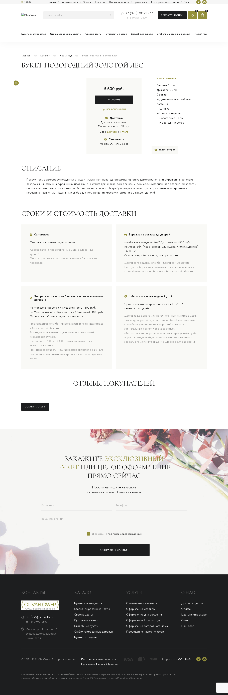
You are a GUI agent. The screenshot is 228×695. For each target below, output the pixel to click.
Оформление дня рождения (144, 615)
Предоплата (140, 2)
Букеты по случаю (85, 637)
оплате (124, 131)
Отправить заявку (114, 550)
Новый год (65, 55)
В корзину (114, 99)
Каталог (45, 55)
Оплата (87, 2)
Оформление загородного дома (147, 626)
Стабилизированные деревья (93, 632)
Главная (52, 2)
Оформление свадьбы (140, 609)
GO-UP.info (184, 659)
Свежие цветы (83, 615)
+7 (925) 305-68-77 (139, 13)
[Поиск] (110, 15)
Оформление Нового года (143, 620)
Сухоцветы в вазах (86, 620)
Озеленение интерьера (141, 603)
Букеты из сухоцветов (88, 603)
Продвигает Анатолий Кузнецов (99, 664)
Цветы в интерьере (119, 2)
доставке (112, 131)
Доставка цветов (69, 2)
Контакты (100, 2)
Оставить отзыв (35, 406)
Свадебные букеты (86, 626)
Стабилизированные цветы (92, 609)
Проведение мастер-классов (145, 632)
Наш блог (187, 626)
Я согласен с (117, 534)
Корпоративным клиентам (165, 2)
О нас (187, 2)
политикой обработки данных (125, 534)
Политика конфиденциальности (99, 659)
